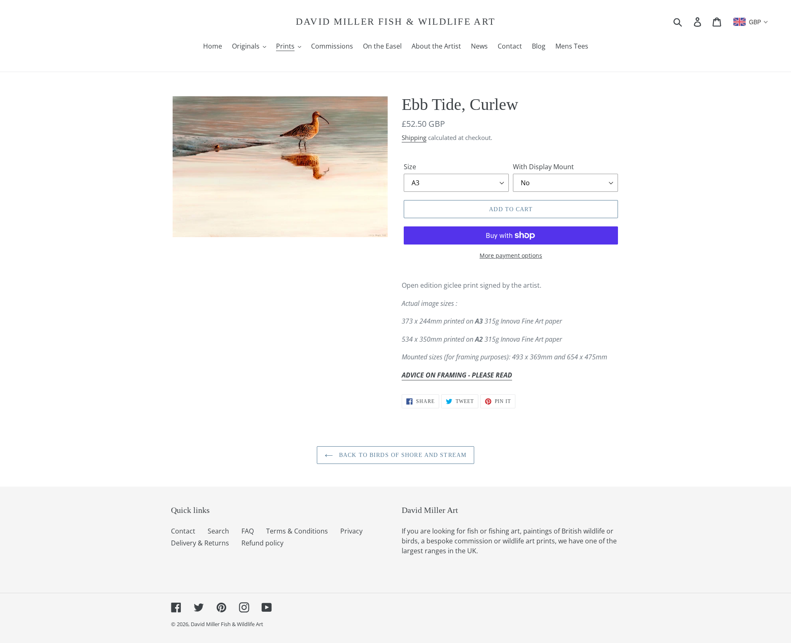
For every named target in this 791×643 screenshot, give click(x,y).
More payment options (511, 255)
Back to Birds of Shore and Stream (401, 455)
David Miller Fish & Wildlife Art (396, 21)
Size (410, 166)
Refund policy (262, 542)
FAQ (247, 531)
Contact (183, 531)
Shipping (414, 137)
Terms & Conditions (297, 531)
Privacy (351, 531)
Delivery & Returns (200, 542)
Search (218, 531)
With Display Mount (543, 166)
